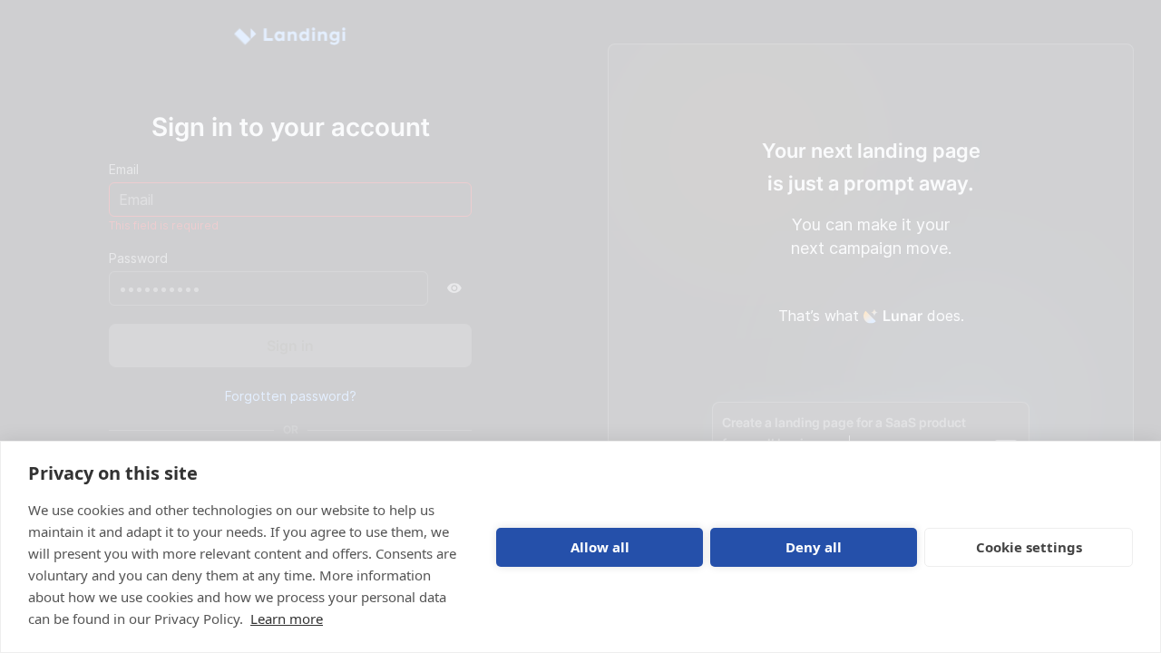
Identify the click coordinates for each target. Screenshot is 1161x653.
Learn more (286, 618)
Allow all (600, 547)
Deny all (813, 547)
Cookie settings (1029, 547)
